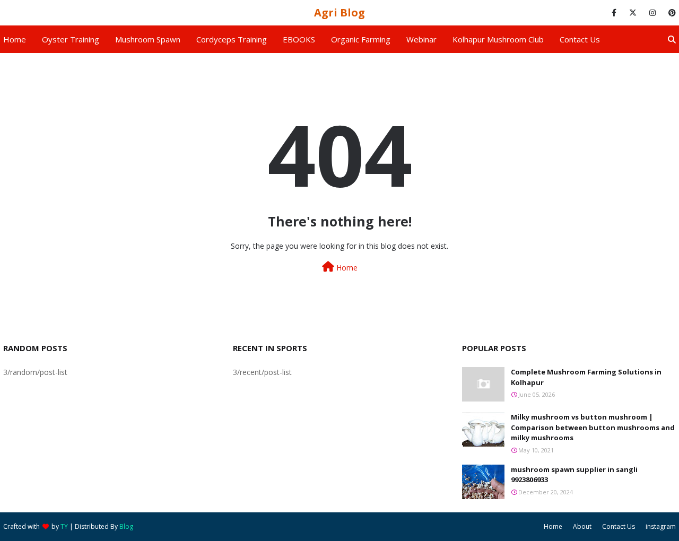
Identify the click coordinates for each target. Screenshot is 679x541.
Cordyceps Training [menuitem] (231, 39)
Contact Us (618, 526)
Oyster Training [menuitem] (70, 39)
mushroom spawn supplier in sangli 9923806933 (574, 475)
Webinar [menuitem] (421, 39)
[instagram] (652, 13)
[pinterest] (670, 13)
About (582, 526)
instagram (661, 526)
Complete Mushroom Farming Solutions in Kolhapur (586, 377)
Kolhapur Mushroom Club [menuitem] (498, 39)
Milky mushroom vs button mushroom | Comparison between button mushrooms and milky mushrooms (593, 427)
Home (346, 268)
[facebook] (614, 13)
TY (64, 526)
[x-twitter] (632, 13)
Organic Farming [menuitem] (360, 39)
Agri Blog (339, 12)
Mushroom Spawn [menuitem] (147, 39)
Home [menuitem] (14, 39)
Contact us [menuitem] (580, 39)
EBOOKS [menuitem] (299, 39)
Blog (126, 526)
